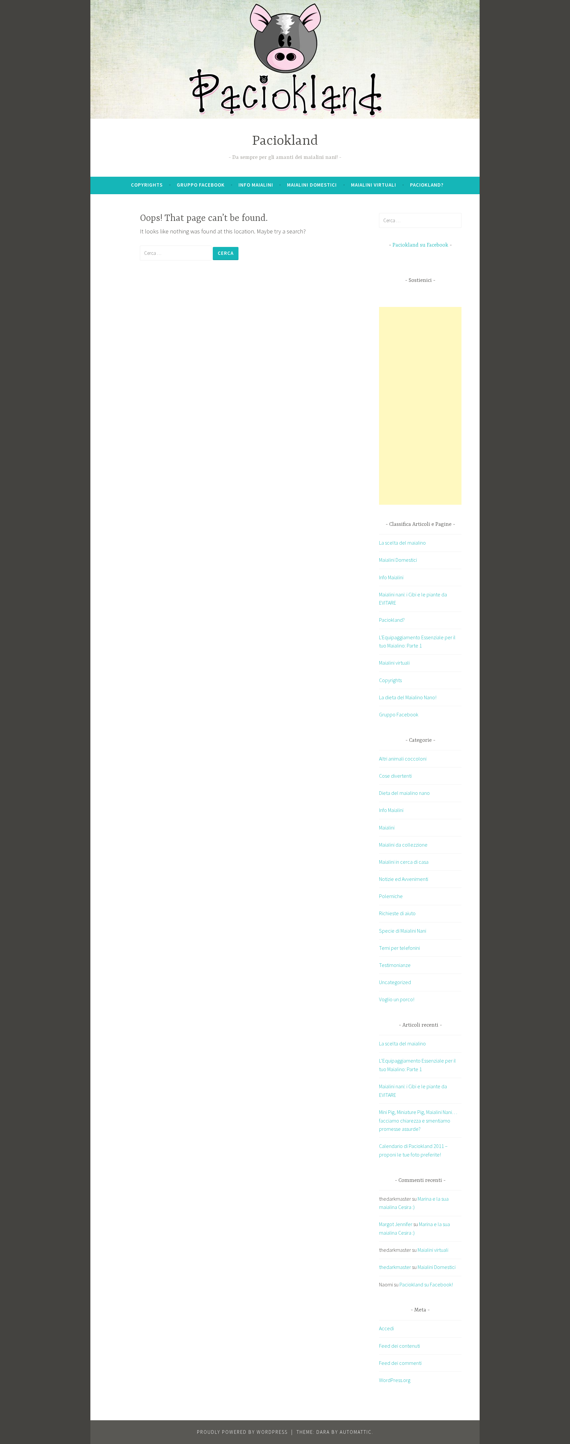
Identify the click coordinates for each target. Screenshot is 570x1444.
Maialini (387, 827)
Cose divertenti (395, 775)
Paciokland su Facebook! (426, 1284)
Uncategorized (395, 982)
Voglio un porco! (396, 999)
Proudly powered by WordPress (242, 1432)
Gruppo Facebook (201, 185)
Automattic (356, 1432)
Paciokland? (427, 185)
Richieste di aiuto (397, 913)
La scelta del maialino (402, 542)
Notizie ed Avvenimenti (403, 879)
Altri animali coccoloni (403, 758)
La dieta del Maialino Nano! (407, 697)
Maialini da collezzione (403, 844)
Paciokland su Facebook (420, 245)
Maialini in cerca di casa (403, 861)
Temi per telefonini (399, 948)
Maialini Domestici (312, 185)
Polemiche (391, 896)
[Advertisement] (428, 406)
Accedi (386, 1328)
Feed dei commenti (400, 1363)
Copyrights (147, 185)
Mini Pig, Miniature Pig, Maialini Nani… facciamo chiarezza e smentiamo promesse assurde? (418, 1120)
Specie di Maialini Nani (402, 930)
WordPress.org (394, 1380)
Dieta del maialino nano (404, 793)
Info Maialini (255, 185)
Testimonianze (395, 965)
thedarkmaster (395, 1267)
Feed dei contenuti (399, 1345)
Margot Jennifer (395, 1224)
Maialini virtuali (373, 185)
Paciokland (285, 141)
